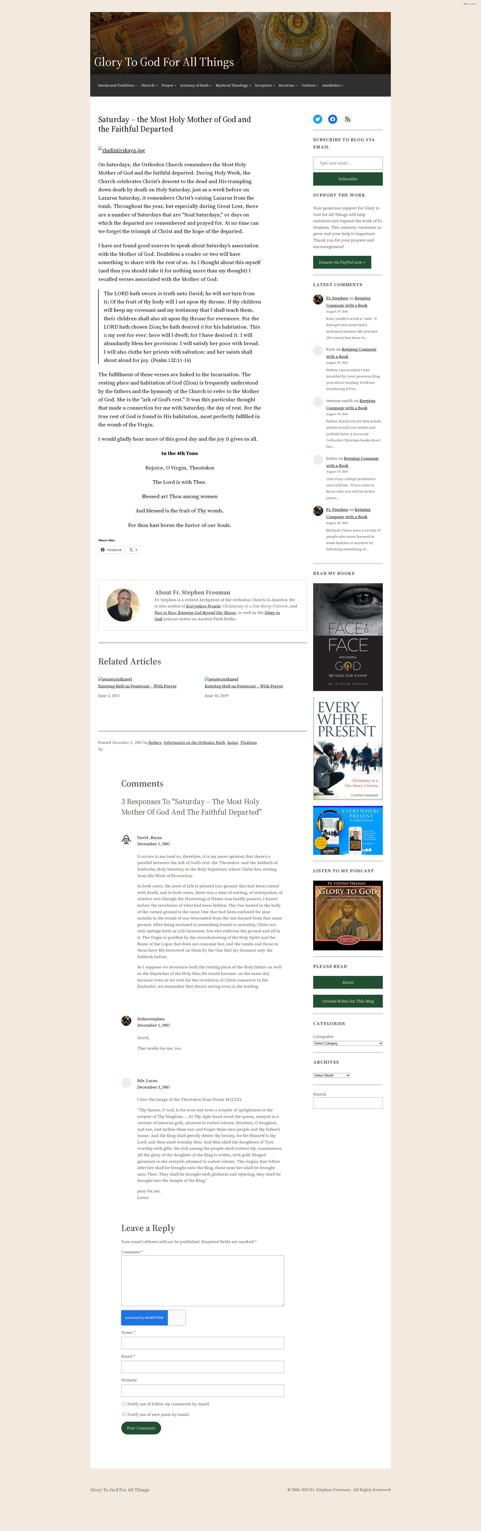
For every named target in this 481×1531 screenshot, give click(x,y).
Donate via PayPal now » (342, 262)
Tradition (248, 742)
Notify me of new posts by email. (158, 1414)
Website (129, 1380)
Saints (232, 742)
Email (128, 1356)
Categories (323, 1036)
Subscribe (347, 179)
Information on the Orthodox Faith (194, 742)
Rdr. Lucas (147, 1080)
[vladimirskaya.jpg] (121, 150)
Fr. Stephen (337, 298)
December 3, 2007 (153, 1087)
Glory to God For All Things (164, 61)
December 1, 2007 (153, 844)
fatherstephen (151, 1019)
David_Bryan (149, 837)
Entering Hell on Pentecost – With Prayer (137, 685)
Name (128, 1332)
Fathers (154, 742)
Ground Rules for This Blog (348, 1001)
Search (319, 1094)
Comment (132, 1252)
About (348, 982)
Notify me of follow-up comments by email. (168, 1404)
